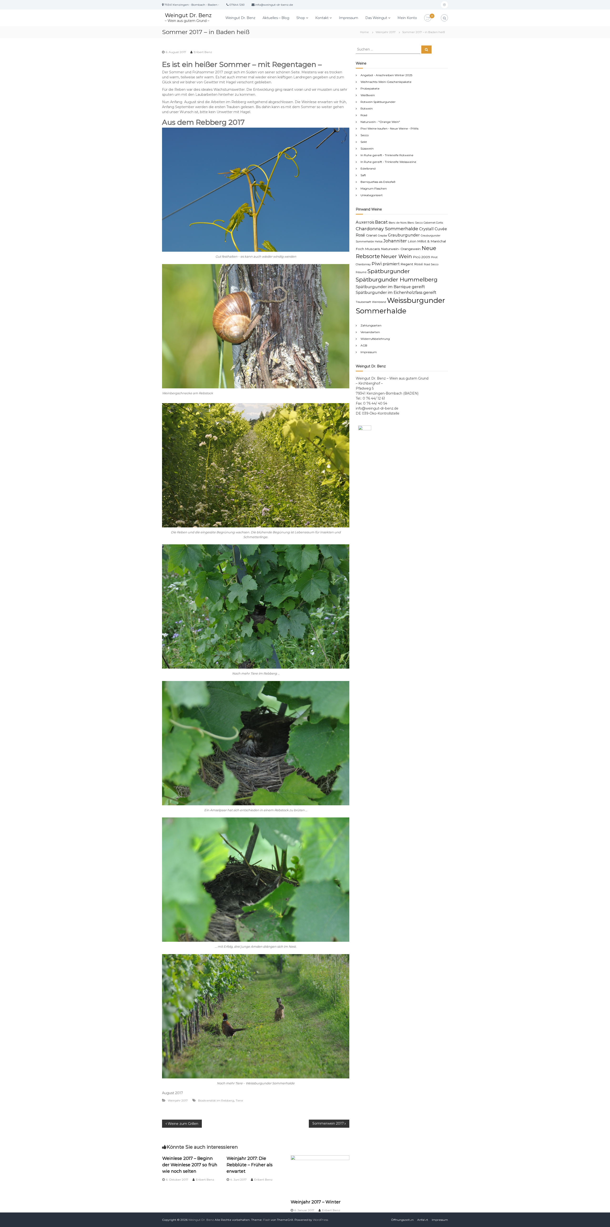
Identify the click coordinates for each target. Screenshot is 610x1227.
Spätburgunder (388, 271)
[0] (428, 18)
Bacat (381, 222)
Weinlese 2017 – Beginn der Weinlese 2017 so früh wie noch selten (189, 1165)
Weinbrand (379, 302)
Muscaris (372, 249)
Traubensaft (363, 302)
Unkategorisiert (372, 195)
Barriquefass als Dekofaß (378, 182)
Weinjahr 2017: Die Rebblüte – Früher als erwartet (250, 1165)
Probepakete (370, 88)
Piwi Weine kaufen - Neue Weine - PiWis (389, 128)
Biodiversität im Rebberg (216, 1100)
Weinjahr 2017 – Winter (316, 1202)
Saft (363, 175)
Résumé (361, 272)
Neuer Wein (396, 256)
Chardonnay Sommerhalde (387, 228)
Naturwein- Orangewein (401, 249)
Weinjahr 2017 (386, 32)
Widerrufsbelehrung (375, 339)
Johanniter (395, 240)
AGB (364, 345)
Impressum (348, 18)
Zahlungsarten (371, 325)
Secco (365, 135)
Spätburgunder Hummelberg (396, 279)
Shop (300, 18)
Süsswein (367, 148)
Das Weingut (376, 18)
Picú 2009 (421, 257)
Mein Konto (407, 18)
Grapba (382, 235)
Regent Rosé (412, 264)
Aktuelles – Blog (276, 18)
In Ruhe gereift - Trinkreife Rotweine (387, 155)
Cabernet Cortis (433, 222)
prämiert (391, 263)
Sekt (364, 142)
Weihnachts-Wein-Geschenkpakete (386, 82)
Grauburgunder (404, 235)
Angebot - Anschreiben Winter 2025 (386, 75)
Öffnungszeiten (402, 1220)
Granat (371, 235)
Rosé (364, 115)
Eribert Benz (203, 52)
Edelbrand (368, 168)
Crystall (426, 228)
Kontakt (322, 18)
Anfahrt (422, 1220)
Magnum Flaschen (374, 188)
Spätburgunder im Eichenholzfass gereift (396, 292)
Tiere (239, 1100)
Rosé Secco (431, 264)
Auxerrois (365, 222)
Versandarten (370, 332)
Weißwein (368, 95)
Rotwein (367, 108)
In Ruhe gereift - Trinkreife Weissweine (388, 162)
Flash (266, 1220)
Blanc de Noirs (398, 222)
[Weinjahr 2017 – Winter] (320, 1174)
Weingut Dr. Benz (188, 15)
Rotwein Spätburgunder (378, 102)
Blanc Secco (415, 222)
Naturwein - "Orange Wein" (380, 122)
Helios (378, 241)
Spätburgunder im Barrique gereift (390, 286)
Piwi (377, 263)
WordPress (320, 1220)
